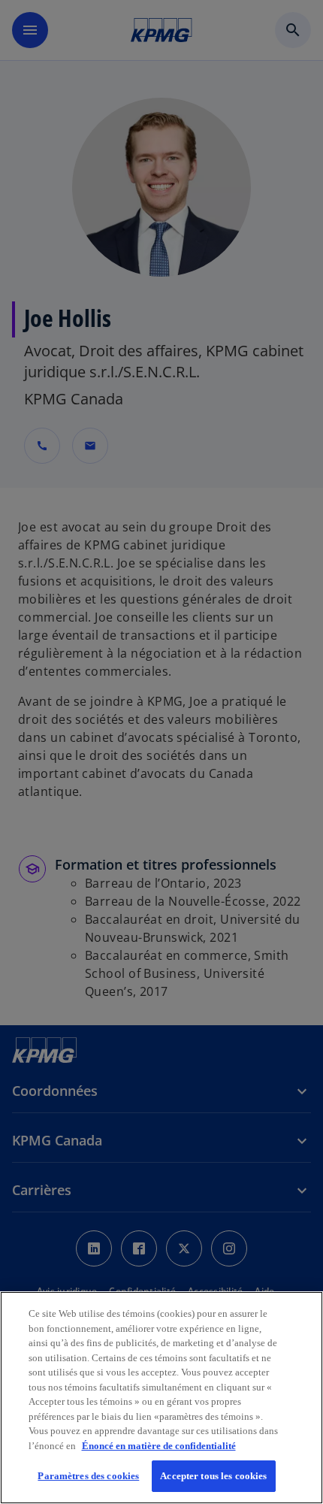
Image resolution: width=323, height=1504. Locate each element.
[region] (161, 1397)
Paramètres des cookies (88, 1475)
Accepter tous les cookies (213, 1475)
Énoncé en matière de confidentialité (159, 1445)
